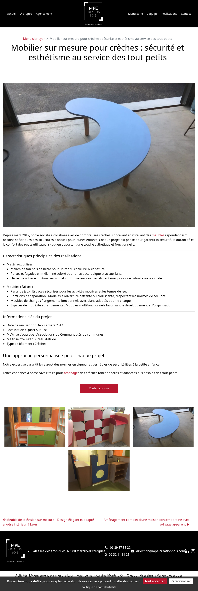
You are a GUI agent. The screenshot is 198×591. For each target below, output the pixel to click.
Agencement (44, 13)
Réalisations (169, 13)
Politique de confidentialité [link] (99, 587)
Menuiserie (135, 13)
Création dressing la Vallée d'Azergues (155, 575)
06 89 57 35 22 (120, 547)
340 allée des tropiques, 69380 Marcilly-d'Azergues (68, 551)
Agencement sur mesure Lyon (52, 575)
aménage (71, 373)
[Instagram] (193, 551)
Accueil (11, 13)
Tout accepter (155, 581)
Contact (186, 13)
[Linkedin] (187, 551)
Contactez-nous (99, 388)
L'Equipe (152, 13)
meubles (158, 235)
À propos (26, 13)
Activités (21, 575)
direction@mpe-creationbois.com (160, 551)
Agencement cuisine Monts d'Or (100, 575)
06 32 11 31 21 (118, 554)
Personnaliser (181, 581)
